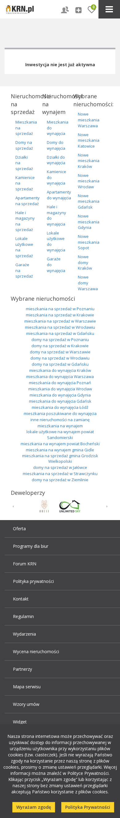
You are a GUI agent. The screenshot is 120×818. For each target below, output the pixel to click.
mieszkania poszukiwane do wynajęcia (60, 413)
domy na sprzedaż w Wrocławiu (60, 358)
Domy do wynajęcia (56, 145)
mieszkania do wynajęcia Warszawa (60, 376)
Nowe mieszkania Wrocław (88, 181)
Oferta (19, 528)
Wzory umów (26, 704)
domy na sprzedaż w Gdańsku (60, 364)
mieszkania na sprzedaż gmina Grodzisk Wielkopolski (60, 458)
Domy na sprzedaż (24, 145)
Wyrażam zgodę (33, 807)
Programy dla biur (30, 546)
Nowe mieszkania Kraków (88, 160)
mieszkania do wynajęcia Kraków (60, 370)
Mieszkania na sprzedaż (26, 127)
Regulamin (23, 616)
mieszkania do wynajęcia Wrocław (60, 389)
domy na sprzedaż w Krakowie (60, 345)
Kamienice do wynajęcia (56, 177)
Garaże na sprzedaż (24, 270)
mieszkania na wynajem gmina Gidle (60, 450)
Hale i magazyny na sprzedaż (25, 221)
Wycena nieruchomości (36, 651)
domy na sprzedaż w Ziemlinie (60, 479)
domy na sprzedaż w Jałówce (60, 467)
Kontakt (21, 599)
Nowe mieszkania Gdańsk (88, 201)
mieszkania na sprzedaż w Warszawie (60, 321)
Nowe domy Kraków (85, 262)
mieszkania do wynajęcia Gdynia (60, 395)
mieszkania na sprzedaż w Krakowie (60, 315)
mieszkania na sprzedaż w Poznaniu (60, 308)
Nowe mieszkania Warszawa (88, 119)
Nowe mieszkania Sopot (88, 242)
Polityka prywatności (33, 581)
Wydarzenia (24, 634)
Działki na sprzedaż (24, 162)
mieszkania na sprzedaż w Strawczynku (60, 473)
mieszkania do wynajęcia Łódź (60, 407)
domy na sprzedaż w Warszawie (60, 352)
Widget (20, 722)
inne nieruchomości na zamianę (60, 419)
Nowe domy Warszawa (88, 282)
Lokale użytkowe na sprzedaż (24, 247)
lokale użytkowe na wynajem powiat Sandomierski (60, 434)
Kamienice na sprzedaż (25, 183)
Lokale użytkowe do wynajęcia (56, 241)
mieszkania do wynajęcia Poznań (60, 382)
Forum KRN (24, 564)
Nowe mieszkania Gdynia (88, 221)
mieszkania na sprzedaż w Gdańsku (60, 333)
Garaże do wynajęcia (56, 264)
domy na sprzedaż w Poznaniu (60, 339)
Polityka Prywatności (87, 807)
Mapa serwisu (27, 687)
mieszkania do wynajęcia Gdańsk (60, 401)
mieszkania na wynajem (60, 426)
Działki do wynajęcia (56, 160)
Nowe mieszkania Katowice (88, 140)
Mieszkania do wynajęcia (57, 127)
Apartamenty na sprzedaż (27, 200)
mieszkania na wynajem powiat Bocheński (60, 443)
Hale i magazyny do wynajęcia (56, 215)
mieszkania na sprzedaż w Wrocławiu (60, 327)
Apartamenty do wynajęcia (59, 195)
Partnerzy (22, 669)
